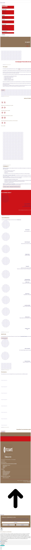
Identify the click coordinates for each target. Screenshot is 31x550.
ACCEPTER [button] (15, 522)
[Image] (4, 380)
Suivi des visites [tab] (2, 543)
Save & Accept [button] (2, 545)
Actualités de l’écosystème (6, 471)
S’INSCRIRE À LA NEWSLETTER (4, 438)
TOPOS (4, 467)
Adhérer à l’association (6, 477)
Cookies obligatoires (4, 541)
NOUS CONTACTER (3, 462)
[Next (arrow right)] (1, 548)
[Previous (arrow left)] (0, 548)
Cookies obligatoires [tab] (3, 540)
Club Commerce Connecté (6, 465)
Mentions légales (25, 480)
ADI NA (19, 68)
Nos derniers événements (6, 472)
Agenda (4, 470)
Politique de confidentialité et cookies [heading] (9, 517)
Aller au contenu (2, 2)
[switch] (0, 544)
